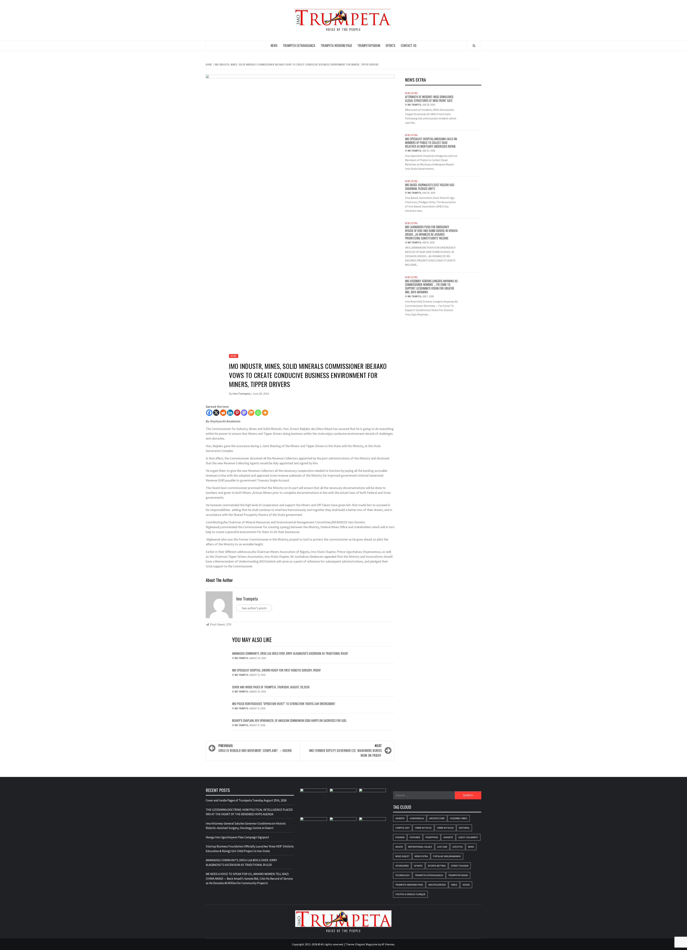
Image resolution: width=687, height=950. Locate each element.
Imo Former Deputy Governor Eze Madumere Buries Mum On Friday (345, 750)
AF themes (387, 944)
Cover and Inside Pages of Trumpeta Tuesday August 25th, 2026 (246, 800)
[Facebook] (209, 412)
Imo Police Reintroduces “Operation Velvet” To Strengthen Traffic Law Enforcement (283, 704)
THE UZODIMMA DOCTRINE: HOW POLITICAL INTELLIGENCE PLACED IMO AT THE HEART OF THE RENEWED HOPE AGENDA (249, 812)
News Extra (411, 93)
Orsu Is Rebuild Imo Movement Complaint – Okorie (255, 748)
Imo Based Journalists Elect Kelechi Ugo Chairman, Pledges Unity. (429, 187)
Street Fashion (459, 865)
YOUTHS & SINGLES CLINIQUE (410, 894)
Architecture (437, 818)
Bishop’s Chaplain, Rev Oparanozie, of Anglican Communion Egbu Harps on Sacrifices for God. (289, 720)
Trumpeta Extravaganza (299, 45)
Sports (390, 45)
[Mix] (251, 412)
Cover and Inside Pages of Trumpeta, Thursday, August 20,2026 (271, 687)
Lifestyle (457, 846)
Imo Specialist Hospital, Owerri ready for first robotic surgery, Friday (276, 670)
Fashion (400, 837)
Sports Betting (437, 865)
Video (454, 884)
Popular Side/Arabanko (447, 856)
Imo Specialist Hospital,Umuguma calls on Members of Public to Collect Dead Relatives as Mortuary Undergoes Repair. (431, 143)
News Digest (402, 856)
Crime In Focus (423, 827)
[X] (216, 412)
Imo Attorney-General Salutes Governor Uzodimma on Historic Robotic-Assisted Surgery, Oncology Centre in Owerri (246, 825)
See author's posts (254, 608)
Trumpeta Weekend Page (336, 45)
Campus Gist (402, 827)
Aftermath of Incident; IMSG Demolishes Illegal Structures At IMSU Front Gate (429, 99)
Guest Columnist (468, 837)
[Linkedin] (230, 412)
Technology (402, 875)
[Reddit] (223, 412)
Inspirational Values (420, 846)
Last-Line (442, 846)
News (274, 45)
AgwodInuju (417, 818)
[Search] (474, 45)
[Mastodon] (244, 412)
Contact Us (408, 45)
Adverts (400, 818)
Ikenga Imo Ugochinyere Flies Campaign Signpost (237, 837)
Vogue (466, 884)
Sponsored (402, 865)
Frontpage (431, 837)
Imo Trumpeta (242, 393)
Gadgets (448, 837)
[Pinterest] (237, 412)
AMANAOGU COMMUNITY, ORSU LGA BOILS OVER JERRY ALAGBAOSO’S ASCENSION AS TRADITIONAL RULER (290, 653)
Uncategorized (437, 884)
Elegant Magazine (366, 944)
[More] (265, 412)
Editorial (464, 827)
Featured (415, 837)
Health (399, 846)
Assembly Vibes (458, 818)
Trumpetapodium (368, 45)
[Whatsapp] (258, 412)
